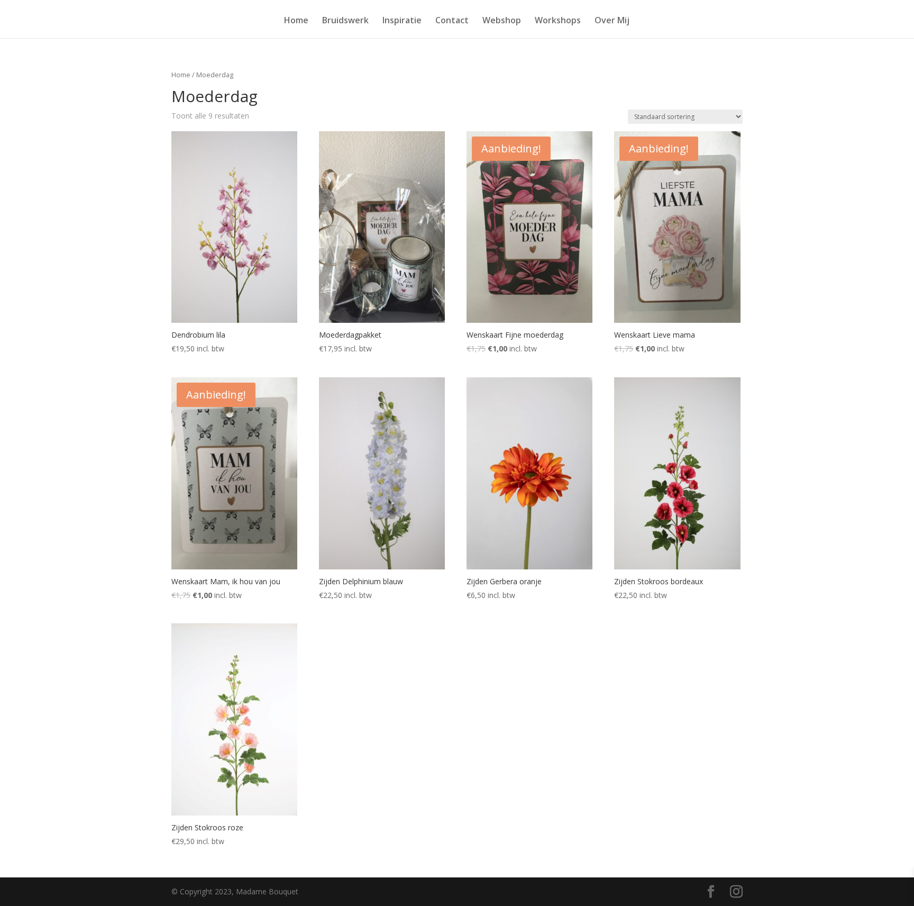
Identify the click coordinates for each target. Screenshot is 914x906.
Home (296, 21)
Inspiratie (402, 21)
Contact (452, 21)
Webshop (501, 21)
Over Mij (612, 21)
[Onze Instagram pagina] (736, 892)
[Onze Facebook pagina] (711, 892)
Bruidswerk (345, 21)
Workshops (558, 21)
